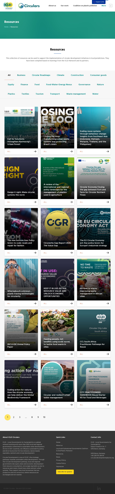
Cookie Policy (61, 463)
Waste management (76, 94)
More (104, 5)
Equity (11, 84)
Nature (100, 84)
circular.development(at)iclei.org (102, 458)
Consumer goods (98, 75)
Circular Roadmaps (41, 75)
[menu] (98, 2)
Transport (55, 94)
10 (44, 417)
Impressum (60, 466)
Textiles (25, 94)
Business (21, 75)
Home (6, 27)
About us (52, 5)
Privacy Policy (61, 460)
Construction (77, 75)
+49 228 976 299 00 (97, 455)
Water (95, 94)
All (9, 75)
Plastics (11, 94)
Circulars (12, 488)
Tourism (39, 94)
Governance (84, 84)
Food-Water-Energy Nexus (59, 84)
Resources (59, 454)
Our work (64, 5)
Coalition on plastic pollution (85, 5)
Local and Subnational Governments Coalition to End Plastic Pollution (72, 449)
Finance (24, 84)
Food (37, 84)
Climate (60, 75)
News (58, 457)
